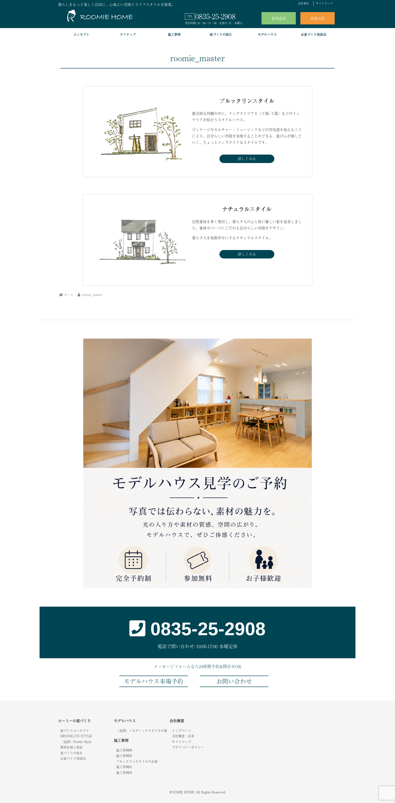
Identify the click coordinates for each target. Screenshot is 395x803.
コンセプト (81, 34)
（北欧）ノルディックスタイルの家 (141, 730)
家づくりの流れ (221, 34)
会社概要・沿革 (183, 736)
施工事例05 (124, 755)
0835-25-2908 (215, 16)
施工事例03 (124, 772)
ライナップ (128, 34)
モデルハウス (267, 34)
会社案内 (303, 3)
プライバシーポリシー (188, 747)
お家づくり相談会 (313, 34)
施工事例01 (124, 766)
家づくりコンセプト (74, 730)
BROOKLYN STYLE (76, 736)
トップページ (181, 730)
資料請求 (278, 18)
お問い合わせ (234, 681)
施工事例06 (124, 750)
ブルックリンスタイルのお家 (137, 761)
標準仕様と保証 (71, 747)
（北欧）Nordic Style (75, 741)
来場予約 (317, 18)
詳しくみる (247, 158)
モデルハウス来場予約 (153, 681)
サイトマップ (324, 3)
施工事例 (174, 34)
